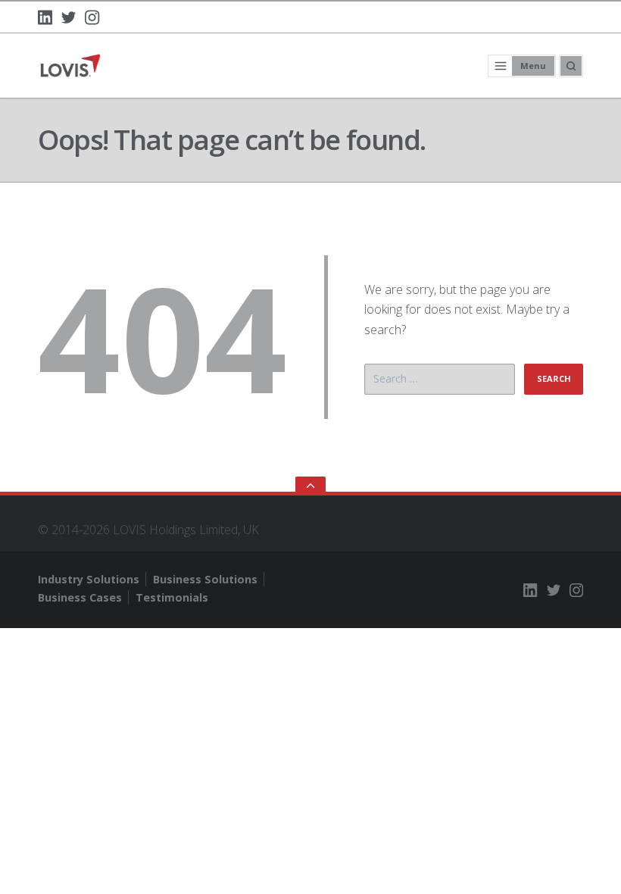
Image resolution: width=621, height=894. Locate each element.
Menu (533, 65)
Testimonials (172, 597)
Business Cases (80, 597)
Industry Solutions (88, 579)
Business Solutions (205, 579)
